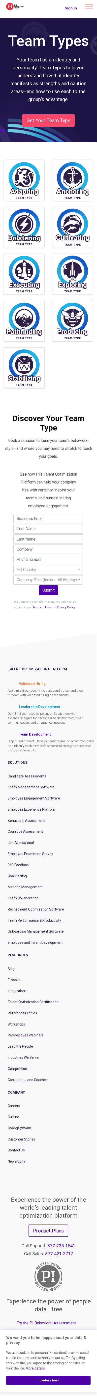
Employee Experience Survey (30, 854)
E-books (14, 980)
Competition (17, 1069)
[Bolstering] (24, 227)
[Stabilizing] (24, 368)
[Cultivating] (72, 227)
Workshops (16, 1024)
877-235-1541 (61, 1245)
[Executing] (24, 274)
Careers (14, 1106)
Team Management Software (31, 787)
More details (35, 1368)
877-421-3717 (59, 1253)
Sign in (71, 8)
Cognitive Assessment (25, 831)
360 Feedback (19, 865)
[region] (48, 1361)
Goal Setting (17, 876)
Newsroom (16, 1161)
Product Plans (48, 1231)
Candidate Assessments (27, 776)
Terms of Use (41, 607)
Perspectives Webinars (25, 1035)
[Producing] (72, 321)
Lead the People (20, 1046)
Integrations (17, 991)
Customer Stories (21, 1139)
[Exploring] (72, 274)
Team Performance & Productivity (34, 920)
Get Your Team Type (48, 120)
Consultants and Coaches (28, 1080)
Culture (13, 1117)
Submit (48, 590)
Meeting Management (25, 887)
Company (16, 1092)
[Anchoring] (72, 180)
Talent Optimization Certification (33, 1002)
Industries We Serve (23, 1057)
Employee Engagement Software (34, 798)
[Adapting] (24, 180)
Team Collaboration (23, 898)
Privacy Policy (66, 607)
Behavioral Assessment (26, 821)
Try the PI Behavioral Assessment (46, 1323)
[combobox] (48, 569)
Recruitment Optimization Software (36, 909)
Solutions (18, 763)
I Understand (48, 1380)
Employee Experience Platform (32, 809)
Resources (18, 955)
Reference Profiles (22, 1013)
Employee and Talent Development (35, 942)
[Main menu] (89, 6)
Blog (11, 969)
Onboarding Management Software (36, 931)
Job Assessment (21, 843)
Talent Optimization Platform (37, 669)
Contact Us (16, 1150)
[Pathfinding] (24, 321)
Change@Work (19, 1128)
